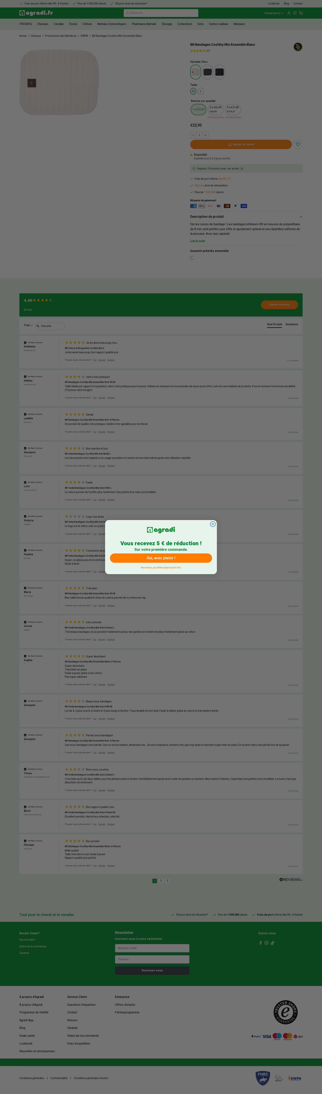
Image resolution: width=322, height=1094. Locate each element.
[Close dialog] (212, 524)
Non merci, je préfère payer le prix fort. (161, 566)
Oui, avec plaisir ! (161, 558)
